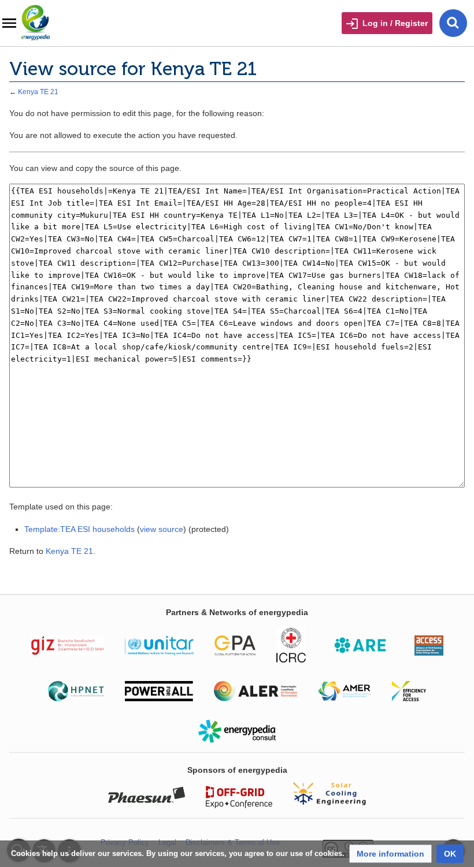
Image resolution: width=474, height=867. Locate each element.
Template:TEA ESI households (79, 529)
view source (161, 529)
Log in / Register (395, 23)
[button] (390, 853)
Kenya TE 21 (38, 91)
